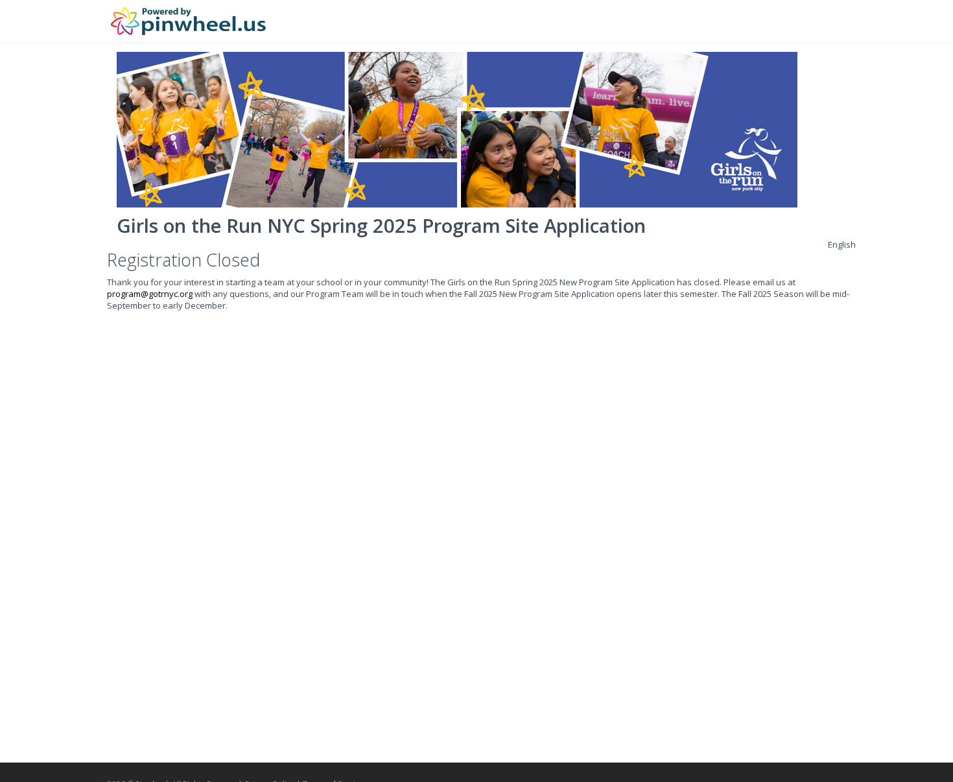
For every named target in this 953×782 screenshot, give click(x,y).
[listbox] (842, 244)
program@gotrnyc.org (150, 294)
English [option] (842, 244)
